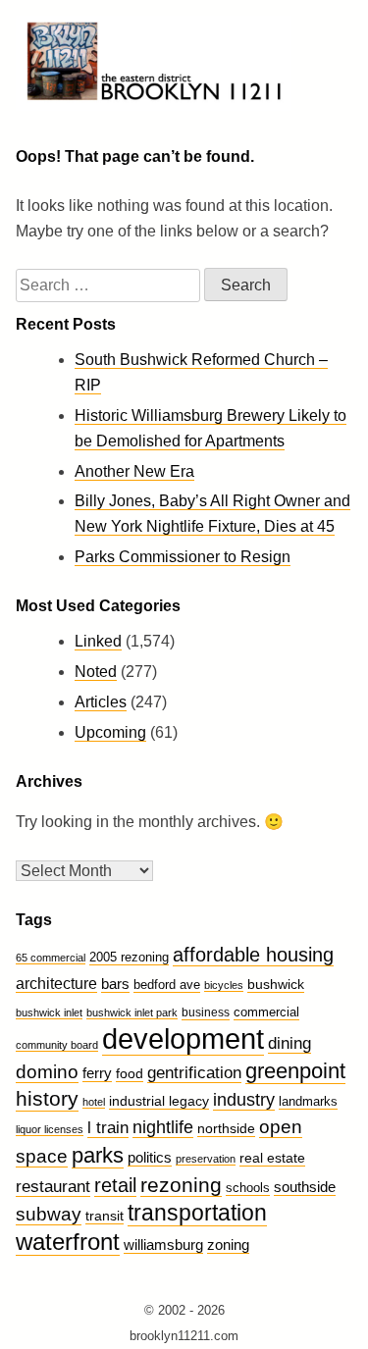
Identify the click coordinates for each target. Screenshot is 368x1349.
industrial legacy (159, 1101)
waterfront (68, 1241)
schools (248, 1187)
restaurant (53, 1186)
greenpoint (295, 1071)
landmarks (308, 1102)
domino (47, 1072)
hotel (93, 1102)
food (129, 1073)
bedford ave (166, 985)
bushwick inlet (49, 1012)
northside (226, 1128)
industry (244, 1100)
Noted (96, 671)
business (206, 1012)
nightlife (162, 1127)
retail (115, 1185)
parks (98, 1155)
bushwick (275, 984)
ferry (97, 1072)
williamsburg (163, 1244)
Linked (98, 641)
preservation (206, 1159)
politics (150, 1157)
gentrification (194, 1073)
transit (104, 1215)
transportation (197, 1213)
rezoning (181, 1184)
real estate (272, 1158)
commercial (266, 1012)
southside (305, 1186)
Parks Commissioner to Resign (182, 556)
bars (115, 983)
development (183, 1038)
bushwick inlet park (132, 1012)
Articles (101, 702)
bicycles (223, 985)
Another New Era (134, 471)
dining (289, 1043)
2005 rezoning (129, 957)
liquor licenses (49, 1129)
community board (57, 1045)
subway (48, 1214)
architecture (56, 983)
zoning (228, 1245)
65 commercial (50, 957)
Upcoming (110, 732)
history (47, 1099)
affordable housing (253, 954)
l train (108, 1127)
